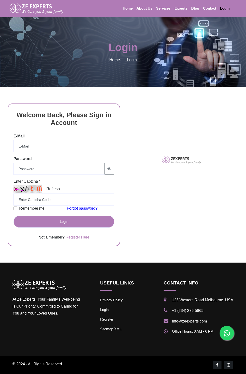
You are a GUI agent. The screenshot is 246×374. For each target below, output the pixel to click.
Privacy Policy (111, 300)
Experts (180, 8)
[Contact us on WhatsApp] (227, 333)
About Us (144, 8)
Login (225, 8)
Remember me (31, 208)
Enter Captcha (26, 181)
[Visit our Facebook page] (217, 365)
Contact (209, 8)
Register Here (77, 237)
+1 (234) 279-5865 (187, 311)
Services (163, 8)
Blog (195, 8)
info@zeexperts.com (189, 321)
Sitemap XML (111, 329)
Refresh (53, 189)
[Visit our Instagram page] (229, 365)
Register (106, 319)
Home (128, 8)
